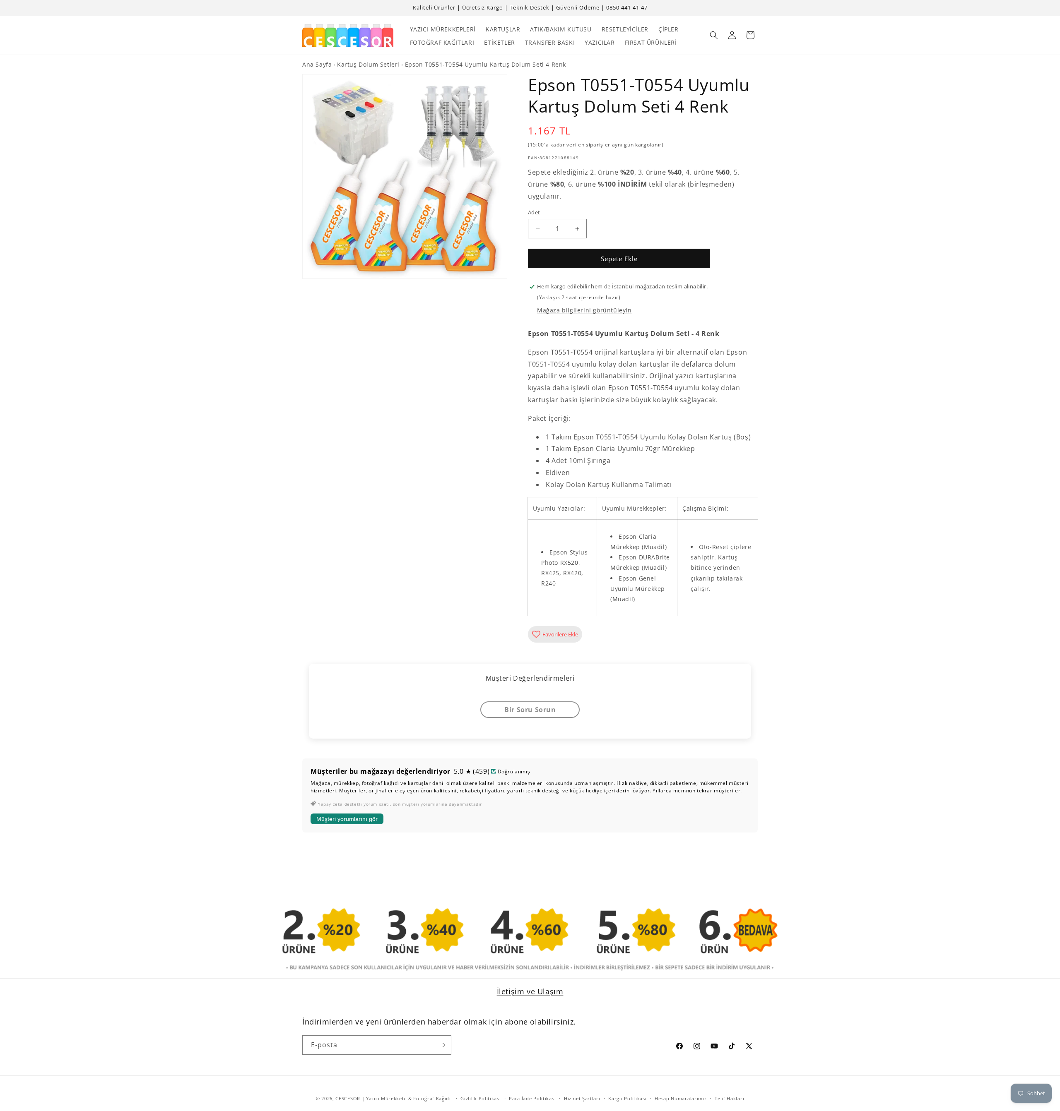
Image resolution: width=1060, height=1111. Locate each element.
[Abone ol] (442, 1045)
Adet (534, 212)
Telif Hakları (729, 1098)
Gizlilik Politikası (480, 1098)
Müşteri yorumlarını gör (347, 819)
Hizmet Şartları (582, 1098)
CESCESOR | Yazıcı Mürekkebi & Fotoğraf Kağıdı (393, 1098)
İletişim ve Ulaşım (530, 991)
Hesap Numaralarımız (680, 1098)
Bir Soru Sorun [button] (530, 709)
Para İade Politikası (532, 1098)
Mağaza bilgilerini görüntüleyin (584, 310)
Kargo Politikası (627, 1098)
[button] (714, 35)
